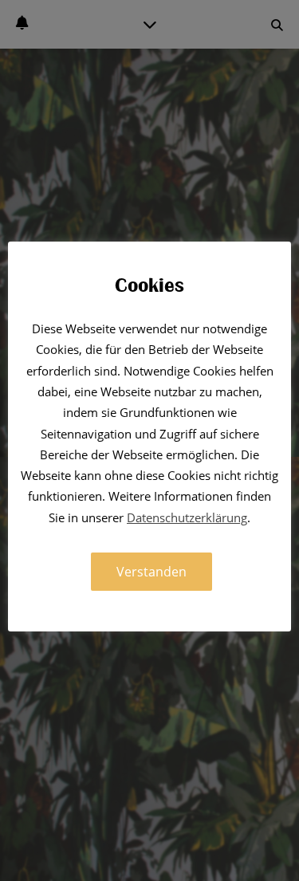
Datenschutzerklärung (187, 517)
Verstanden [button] (151, 571)
